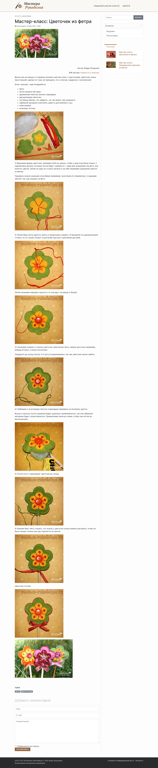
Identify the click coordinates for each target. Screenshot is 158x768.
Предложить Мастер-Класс (106, 6)
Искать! (138, 17)
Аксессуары (112, 35)
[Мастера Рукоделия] (29, 6)
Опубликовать (22, 749)
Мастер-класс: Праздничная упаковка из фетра (129, 65)
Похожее (110, 46)
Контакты (139, 761)
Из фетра (109, 26)
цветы (17, 691)
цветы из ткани (27, 691)
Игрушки (111, 31)
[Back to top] (154, 764)
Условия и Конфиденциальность (121, 761)
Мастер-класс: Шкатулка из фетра (128, 53)
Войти (126, 6)
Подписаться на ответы (28, 746)
